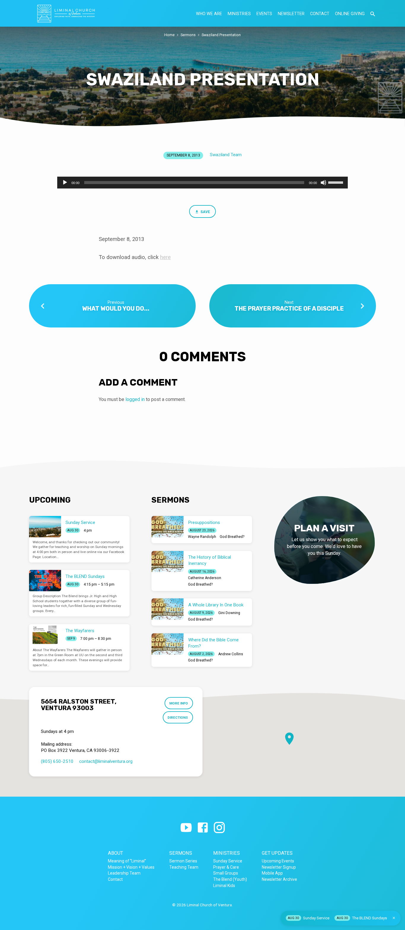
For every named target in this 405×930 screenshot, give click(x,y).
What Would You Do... (115, 308)
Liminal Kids (224, 885)
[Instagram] (219, 828)
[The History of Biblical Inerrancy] (168, 561)
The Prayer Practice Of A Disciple (289, 308)
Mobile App (272, 873)
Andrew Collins (230, 654)
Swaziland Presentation (221, 35)
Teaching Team (183, 867)
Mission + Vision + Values (131, 867)
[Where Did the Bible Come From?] (168, 644)
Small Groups (225, 873)
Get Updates (277, 853)
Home (169, 35)
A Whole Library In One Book (215, 605)
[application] (202, 182)
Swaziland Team (226, 154)
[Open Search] (372, 14)
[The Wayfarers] (45, 634)
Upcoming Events (278, 861)
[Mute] (323, 183)
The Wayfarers (80, 630)
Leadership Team (124, 873)
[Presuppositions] (168, 526)
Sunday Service (80, 522)
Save (205, 212)
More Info (178, 703)
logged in (135, 399)
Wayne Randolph (202, 537)
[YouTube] (186, 828)
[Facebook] (202, 828)
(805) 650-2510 (57, 761)
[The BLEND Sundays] (45, 580)
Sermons (188, 35)
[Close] (394, 918)
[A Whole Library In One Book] (168, 609)
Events (264, 13)
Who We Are (209, 13)
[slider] (336, 182)
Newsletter (291, 13)
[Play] (65, 183)
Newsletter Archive (279, 879)
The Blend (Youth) (230, 879)
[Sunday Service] (45, 526)
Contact (319, 13)
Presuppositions (204, 522)
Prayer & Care (226, 867)
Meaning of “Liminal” (127, 861)
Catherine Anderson (204, 578)
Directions (178, 717)
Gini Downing (229, 613)
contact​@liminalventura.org (106, 761)
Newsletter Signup (279, 867)
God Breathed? (232, 537)
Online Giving (350, 13)
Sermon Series (183, 861)
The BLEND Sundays (85, 576)
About (115, 853)
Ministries (239, 13)
